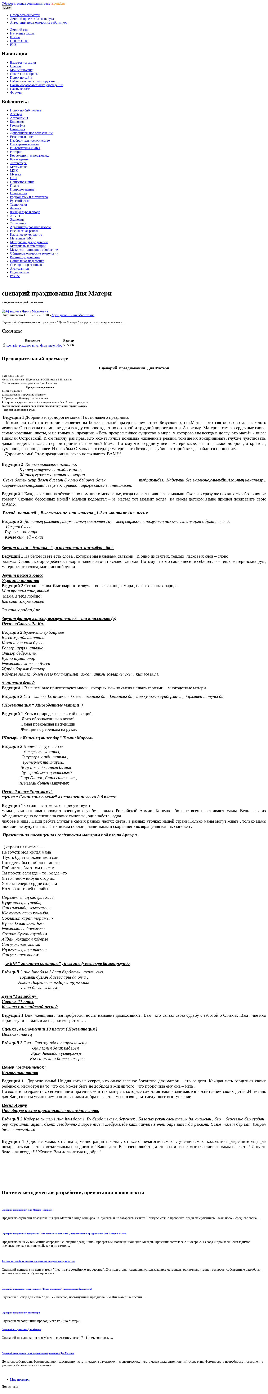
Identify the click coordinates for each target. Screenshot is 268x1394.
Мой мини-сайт (21, 70)
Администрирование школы (30, 227)
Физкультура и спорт (25, 212)
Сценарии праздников (26, 264)
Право (14, 185)
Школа (15, 37)
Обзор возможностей (25, 15)
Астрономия (19, 118)
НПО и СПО (19, 41)
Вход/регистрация (23, 62)
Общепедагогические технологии (34, 253)
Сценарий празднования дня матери (21, 1312)
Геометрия (17, 129)
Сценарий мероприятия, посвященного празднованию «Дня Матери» (38, 1353)
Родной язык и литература (29, 197)
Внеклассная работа (24, 231)
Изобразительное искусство (30, 140)
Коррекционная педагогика (29, 155)
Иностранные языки (24, 144)
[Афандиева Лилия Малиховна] (25, 311)
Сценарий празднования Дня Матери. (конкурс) (27, 1209)
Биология (17, 121)
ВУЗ (13, 44)
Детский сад (19, 29)
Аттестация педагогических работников (38, 22)
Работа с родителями (25, 257)
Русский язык (20, 200)
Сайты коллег (20, 89)
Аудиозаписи (19, 268)
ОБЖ (13, 178)
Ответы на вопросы (24, 74)
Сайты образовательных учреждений (36, 85)
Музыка (15, 174)
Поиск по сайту (21, 77)
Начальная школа (22, 33)
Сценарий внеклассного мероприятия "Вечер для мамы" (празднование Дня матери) (47, 1289)
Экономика (18, 223)
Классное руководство (26, 234)
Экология (17, 219)
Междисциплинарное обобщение (34, 249)
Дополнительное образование (31, 133)
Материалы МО (21, 238)
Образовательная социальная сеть (33, 3)
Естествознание (21, 136)
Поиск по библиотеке (25, 110)
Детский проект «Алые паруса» (32, 18)
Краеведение (19, 159)
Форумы (16, 92)
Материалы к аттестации (28, 246)
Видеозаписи (19, 272)
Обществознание (22, 182)
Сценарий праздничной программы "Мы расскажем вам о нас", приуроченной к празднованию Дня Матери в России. (64, 1233)
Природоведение (22, 189)
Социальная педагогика (27, 261)
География (17, 125)
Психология (18, 193)
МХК (14, 170)
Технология (18, 204)
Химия (15, 216)
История (16, 152)
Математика (18, 167)
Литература (18, 163)
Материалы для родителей (29, 242)
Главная (15, 66)
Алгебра (16, 114)
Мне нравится (20, 1379)
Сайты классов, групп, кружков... (34, 81)
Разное (15, 276)
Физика (15, 208)
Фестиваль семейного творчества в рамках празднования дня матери (38, 1261)
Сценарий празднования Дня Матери (21, 1329)
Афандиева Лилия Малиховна (73, 315)
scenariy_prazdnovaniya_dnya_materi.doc (34, 345)
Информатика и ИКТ (25, 148)
